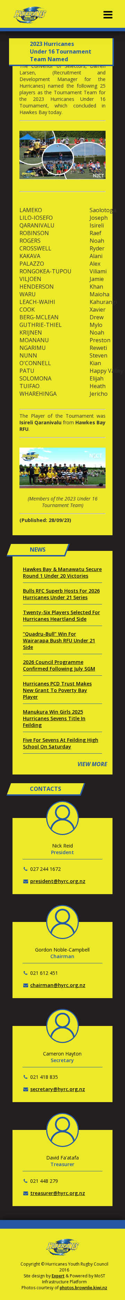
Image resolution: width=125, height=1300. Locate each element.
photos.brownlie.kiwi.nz (83, 1288)
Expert (58, 1276)
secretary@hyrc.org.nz (57, 1089)
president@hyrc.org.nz (57, 881)
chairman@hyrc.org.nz (57, 985)
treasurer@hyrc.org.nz (57, 1193)
